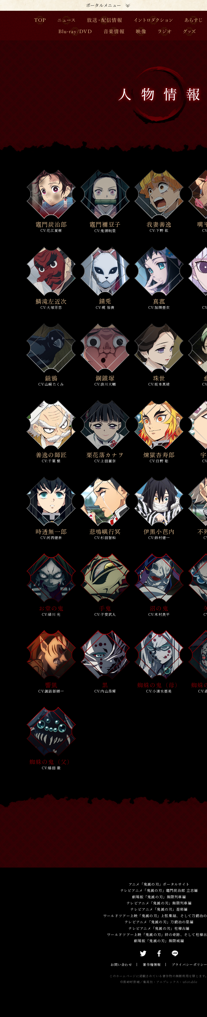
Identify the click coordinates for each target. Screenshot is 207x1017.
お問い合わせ (121, 964)
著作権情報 (152, 964)
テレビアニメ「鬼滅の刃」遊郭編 (159, 909)
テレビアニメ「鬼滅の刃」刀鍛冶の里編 (159, 921)
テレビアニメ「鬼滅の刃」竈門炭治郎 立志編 (159, 890)
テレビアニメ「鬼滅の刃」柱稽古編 (158, 928)
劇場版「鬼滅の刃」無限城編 (159, 940)
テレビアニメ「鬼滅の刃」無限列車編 (159, 903)
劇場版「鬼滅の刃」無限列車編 (159, 896)
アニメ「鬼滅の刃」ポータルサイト (159, 884)
